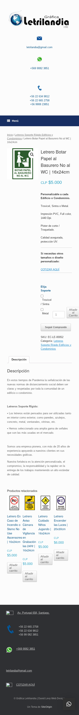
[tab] (19, 359)
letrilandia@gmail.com (39, 47)
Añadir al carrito (13, 567)
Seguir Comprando (56, 327)
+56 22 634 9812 (39, 96)
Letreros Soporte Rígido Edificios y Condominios (56, 344)
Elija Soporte (46, 288)
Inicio (10, 134)
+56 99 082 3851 (28, 634)
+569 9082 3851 (39, 68)
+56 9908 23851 (39, 104)
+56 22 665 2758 (39, 100)
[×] (69, 704)
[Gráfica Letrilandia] (39, 19)
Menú (15, 120)
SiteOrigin (46, 707)
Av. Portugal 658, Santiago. (33, 612)
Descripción (19, 359)
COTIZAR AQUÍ (50, 269)
